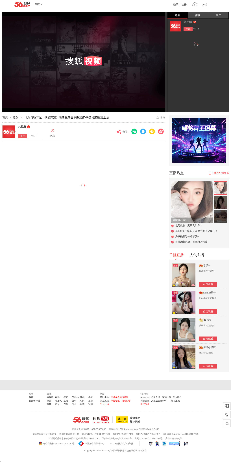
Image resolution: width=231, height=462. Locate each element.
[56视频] (175, 26)
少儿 (74, 404)
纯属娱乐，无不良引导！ (188, 225)
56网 (81, 419)
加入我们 (177, 397)
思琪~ (206, 265)
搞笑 (49, 400)
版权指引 (144, 404)
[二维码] (227, 406)
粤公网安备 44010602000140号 (58, 443)
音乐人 (58, 400)
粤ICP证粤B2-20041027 (148, 434)
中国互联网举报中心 (94, 443)
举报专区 (115, 400)
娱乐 (90, 400)
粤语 (90, 397)
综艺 (66, 397)
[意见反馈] (227, 423)
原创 (16, 117)
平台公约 (104, 404)
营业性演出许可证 (173, 438)
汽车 (66, 404)
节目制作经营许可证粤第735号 (117, 438)
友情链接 (144, 400)
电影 (57, 397)
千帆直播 (176, 255)
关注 (188, 29)
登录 (175, 4)
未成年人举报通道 (119, 397)
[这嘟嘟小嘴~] (192, 183)
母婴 (82, 404)
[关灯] (227, 414)
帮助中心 (104, 397)
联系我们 (166, 397)
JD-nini (207, 320)
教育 (57, 404)
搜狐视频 (103, 419)
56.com (22, 5)
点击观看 (208, 284)
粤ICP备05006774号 (123, 434)
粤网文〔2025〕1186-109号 (148, 438)
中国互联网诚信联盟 (69, 434)
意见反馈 (104, 400)
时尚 (82, 400)
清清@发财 (209, 347)
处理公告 (126, 400)
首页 (5, 117)
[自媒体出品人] (194, 22)
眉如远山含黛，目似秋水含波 (191, 241)
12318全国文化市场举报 (121, 443)
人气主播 (197, 255)
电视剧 (50, 397)
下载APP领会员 (220, 173)
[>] (194, 4)
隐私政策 (175, 400)
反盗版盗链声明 (158, 400)
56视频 (188, 22)
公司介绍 (155, 397)
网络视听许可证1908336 (44, 434)
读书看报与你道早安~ (187, 236)
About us (144, 397)
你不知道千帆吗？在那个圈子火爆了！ (196, 231)
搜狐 (128, 419)
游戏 (74, 400)
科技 (49, 404)
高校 (82, 397)
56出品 (75, 397)
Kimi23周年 (209, 292)
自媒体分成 (34, 400)
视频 (31, 397)
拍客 (90, 404)
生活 (66, 400)
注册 (184, 4)
